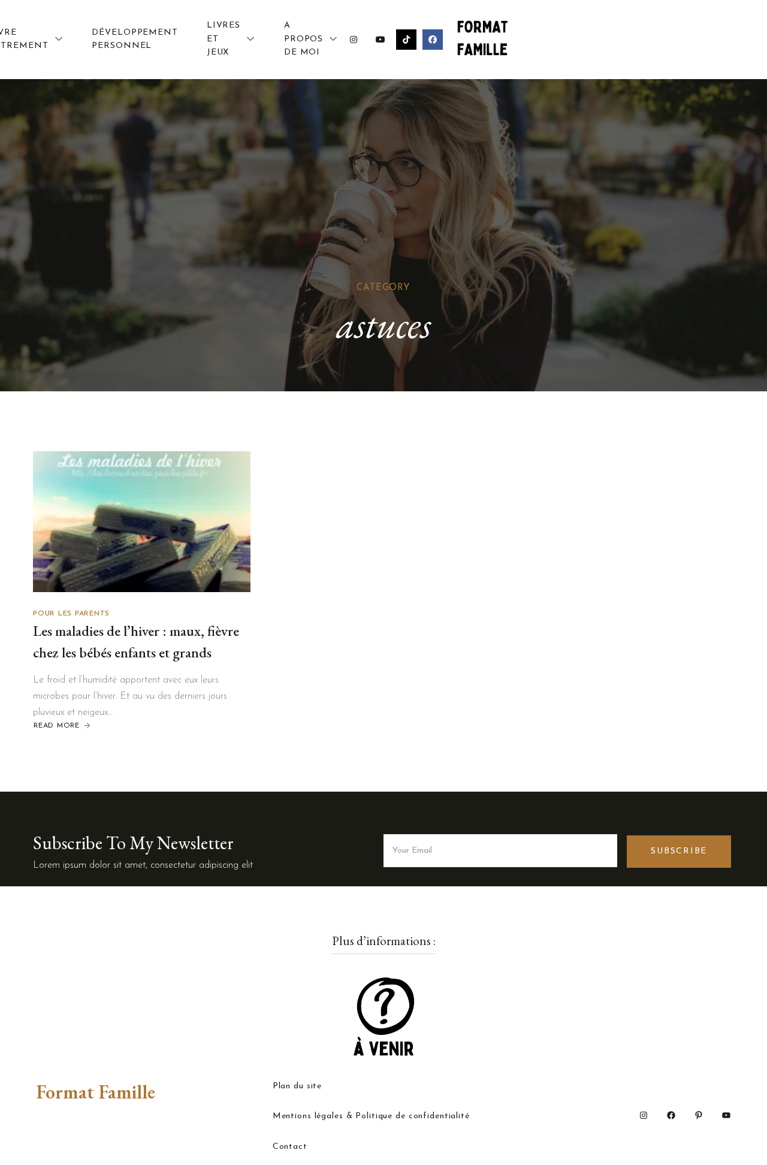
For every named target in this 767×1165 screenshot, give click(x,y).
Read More (57, 725)
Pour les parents (71, 613)
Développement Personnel (134, 39)
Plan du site (297, 1086)
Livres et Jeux (223, 39)
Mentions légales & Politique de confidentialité (371, 1116)
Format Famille (95, 1091)
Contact (290, 1147)
